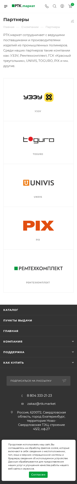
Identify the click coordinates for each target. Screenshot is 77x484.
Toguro (38, 154)
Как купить (13, 362)
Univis (38, 197)
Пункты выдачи (17, 320)
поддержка (13, 352)
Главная (10, 331)
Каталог (10, 309)
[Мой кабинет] (62, 6)
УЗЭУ (38, 111)
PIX (38, 239)
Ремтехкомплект (38, 282)
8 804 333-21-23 (39, 395)
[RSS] (72, 21)
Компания (12, 341)
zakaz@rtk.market (41, 404)
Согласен (38, 474)
